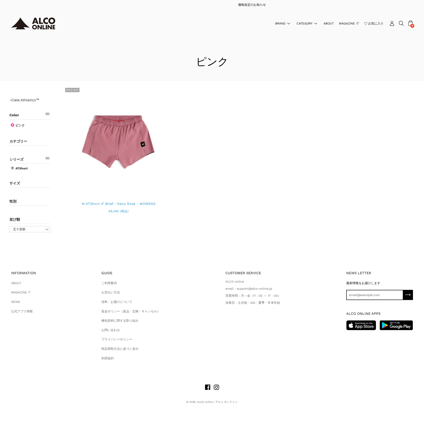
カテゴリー (18, 141)
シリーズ (16, 159)
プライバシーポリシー (116, 339)
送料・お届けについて (116, 302)
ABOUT (329, 23)
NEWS (15, 302)
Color (14, 115)
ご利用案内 (109, 283)
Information (23, 273)
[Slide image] (118, 141)
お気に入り (376, 23)
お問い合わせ (110, 330)
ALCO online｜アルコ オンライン (217, 401)
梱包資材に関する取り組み (119, 320)
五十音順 (19, 229)
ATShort (21, 168)
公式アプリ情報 (22, 311)
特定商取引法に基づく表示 (119, 349)
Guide (106, 273)
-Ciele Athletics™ (24, 100)
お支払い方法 (110, 292)
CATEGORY (304, 23)
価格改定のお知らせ (212, 4)
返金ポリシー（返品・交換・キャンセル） (130, 311)
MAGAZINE (347, 23)
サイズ (14, 183)
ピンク (20, 125)
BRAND (280, 23)
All (47, 113)
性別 (13, 201)
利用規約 (107, 358)
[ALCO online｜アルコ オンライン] (33, 23)
